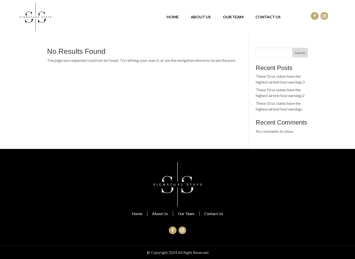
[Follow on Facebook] (315, 16)
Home (173, 17)
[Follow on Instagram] (324, 16)
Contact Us (268, 17)
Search (300, 53)
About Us (201, 17)
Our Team (233, 17)
